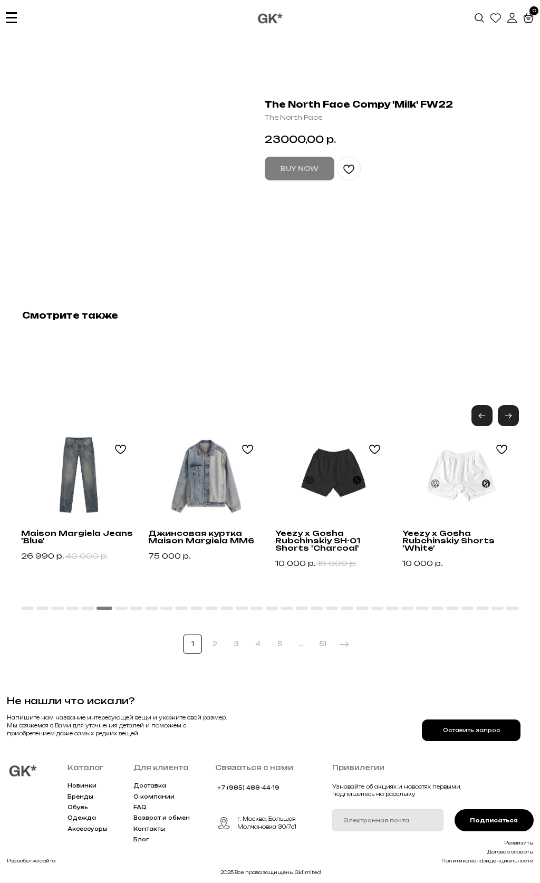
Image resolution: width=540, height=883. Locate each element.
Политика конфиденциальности (487, 860)
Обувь (78, 807)
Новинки (82, 785)
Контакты (149, 829)
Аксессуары (88, 829)
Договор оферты (510, 852)
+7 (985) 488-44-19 (248, 787)
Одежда (82, 817)
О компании (154, 796)
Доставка (149, 785)
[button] (508, 415)
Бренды (80, 796)
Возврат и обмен (161, 817)
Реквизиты (519, 843)
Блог (141, 839)
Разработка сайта (31, 860)
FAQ (140, 807)
